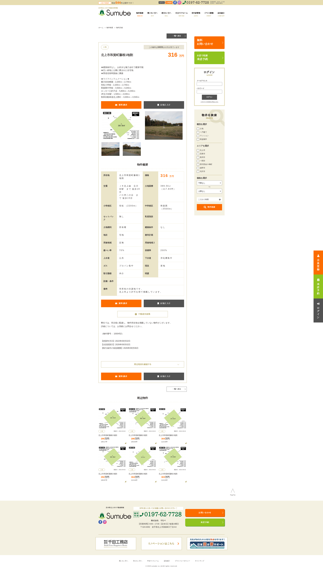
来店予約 (205, 522)
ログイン (161, 2)
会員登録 (169, 2)
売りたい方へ (137, 561)
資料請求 (123, 105)
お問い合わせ (205, 513)
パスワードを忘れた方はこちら (209, 101)
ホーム (100, 28)
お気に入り (165, 105)
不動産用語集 (144, 314)
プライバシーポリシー (182, 561)
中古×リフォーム (153, 561)
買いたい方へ (123, 561)
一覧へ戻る (176, 36)
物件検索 (211, 207)
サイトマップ (199, 561)
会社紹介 (167, 561)
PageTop (232, 495)
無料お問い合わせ (205, 42)
